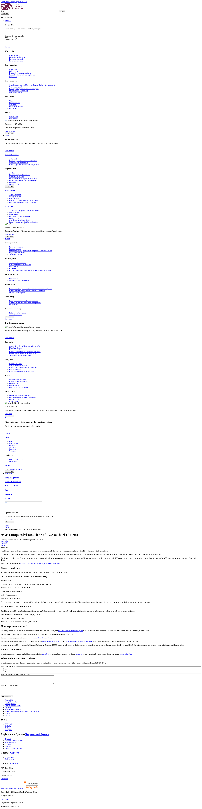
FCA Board (13, 108)
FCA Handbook (10, 742)
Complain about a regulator (18, 366)
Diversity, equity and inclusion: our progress (24, 89)
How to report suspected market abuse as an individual (27, 291)
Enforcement (13, 71)
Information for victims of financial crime (23, 354)
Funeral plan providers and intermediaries (23, 180)
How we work (10, 131)
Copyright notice (10, 704)
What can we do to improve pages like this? (15, 674)
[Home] (12, 9)
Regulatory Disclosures (17, 252)
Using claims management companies (21, 371)
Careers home (13, 117)
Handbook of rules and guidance (20, 73)
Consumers (9, 319)
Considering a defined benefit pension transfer (24, 346)
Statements (12, 449)
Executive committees (16, 106)
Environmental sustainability (18, 91)
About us (8, 21)
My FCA (8, 739)
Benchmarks (13, 278)
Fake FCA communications (18, 381)
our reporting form (126, 654)
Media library (13, 461)
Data (7, 490)
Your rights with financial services (20, 355)
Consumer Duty (14, 212)
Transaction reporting (16, 315)
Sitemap (7, 715)
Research (8, 494)
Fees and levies (14, 198)
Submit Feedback (7, 696)
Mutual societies (14, 184)
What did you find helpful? (10, 685)
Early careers (13, 118)
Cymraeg (8, 707)
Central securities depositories (19, 280)
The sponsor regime (15, 254)
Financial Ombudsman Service (52, 641)
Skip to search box (21, 2)
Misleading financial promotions (20, 395)
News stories (13, 443)
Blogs (11, 441)
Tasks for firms (10, 190)
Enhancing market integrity (18, 57)
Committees (13, 105)
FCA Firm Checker (15, 348)
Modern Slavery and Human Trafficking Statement (22, 711)
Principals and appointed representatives (22, 202)
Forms (7, 498)
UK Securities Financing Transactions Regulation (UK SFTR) (30, 270)
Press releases (13, 445)
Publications (9, 473)
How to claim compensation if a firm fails (23, 367)
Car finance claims (15, 364)
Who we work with (15, 92)
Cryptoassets (13, 214)
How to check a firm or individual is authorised (25, 352)
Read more (8, 414)
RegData (8, 746)
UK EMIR (12, 268)
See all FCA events (15, 469)
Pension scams (14, 385)
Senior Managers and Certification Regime (23, 222)
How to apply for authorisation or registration (24, 164)
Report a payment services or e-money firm (23, 397)
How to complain (15, 369)
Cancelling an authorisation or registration (23, 161)
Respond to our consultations (14, 520)
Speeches (12, 447)
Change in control (15, 196)
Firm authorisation (12, 155)
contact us (78, 654)
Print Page (4, 542)
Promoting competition (16, 59)
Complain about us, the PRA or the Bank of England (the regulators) (32, 85)
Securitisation (13, 266)
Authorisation (13, 69)
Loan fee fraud (14, 383)
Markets (7, 239)
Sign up (7, 433)
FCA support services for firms (19, 216)
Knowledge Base (15, 249)
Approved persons (15, 195)
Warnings (12, 451)
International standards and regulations (22, 75)
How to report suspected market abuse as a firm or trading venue (30, 289)
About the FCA (14, 55)
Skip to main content (8, 2)
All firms (12, 173)
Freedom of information (13, 709)
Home (7, 526)
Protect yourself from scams (18, 387)
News (7, 418)
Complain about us (11, 702)
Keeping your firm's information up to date (23, 200)
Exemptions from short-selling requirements (23, 301)
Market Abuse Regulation (17, 292)
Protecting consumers (16, 61)
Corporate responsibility (17, 87)
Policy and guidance (12, 478)
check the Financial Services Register (70, 631)
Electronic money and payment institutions (23, 178)
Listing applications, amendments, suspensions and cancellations (30, 251)
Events (7, 465)
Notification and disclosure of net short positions (25, 303)
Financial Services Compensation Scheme (78, 641)
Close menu (9, 133)
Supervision (13, 77)
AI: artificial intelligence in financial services (24, 210)
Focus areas (9, 206)
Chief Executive (14, 103)
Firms (7, 135)
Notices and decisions (12, 486)
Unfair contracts (14, 401)
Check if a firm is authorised (18, 163)
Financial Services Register (14, 741)
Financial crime (14, 218)
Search (3, 11)
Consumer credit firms (16, 177)
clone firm (45, 654)
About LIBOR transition (17, 263)
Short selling (13, 304)
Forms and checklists (16, 247)
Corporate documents (13, 482)
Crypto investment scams (17, 380)
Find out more (9, 151)
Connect (8, 744)
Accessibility (9, 700)
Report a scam (14, 399)
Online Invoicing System (13, 748)
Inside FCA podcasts (16, 459)
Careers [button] (14, 752)
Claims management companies (19, 175)
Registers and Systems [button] (37, 734)
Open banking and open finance (20, 220)
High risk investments (16, 350)
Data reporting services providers (20, 265)
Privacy (7, 713)
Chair (11, 101)
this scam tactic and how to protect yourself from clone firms (40, 563)
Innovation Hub (14, 182)
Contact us (8, 47)
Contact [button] (14, 763)
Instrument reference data (17, 313)
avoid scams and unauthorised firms (39, 638)
